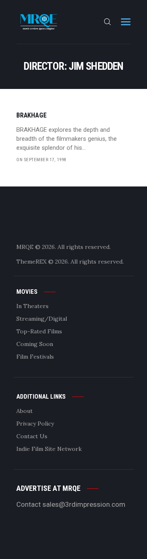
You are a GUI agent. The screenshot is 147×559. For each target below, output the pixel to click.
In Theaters (32, 306)
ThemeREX (31, 261)
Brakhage (31, 115)
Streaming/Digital (41, 318)
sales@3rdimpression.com (83, 504)
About (24, 411)
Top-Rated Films (39, 331)
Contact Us (31, 436)
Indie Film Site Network (49, 449)
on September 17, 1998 (41, 159)
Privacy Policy (35, 423)
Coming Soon (34, 344)
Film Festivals (35, 356)
